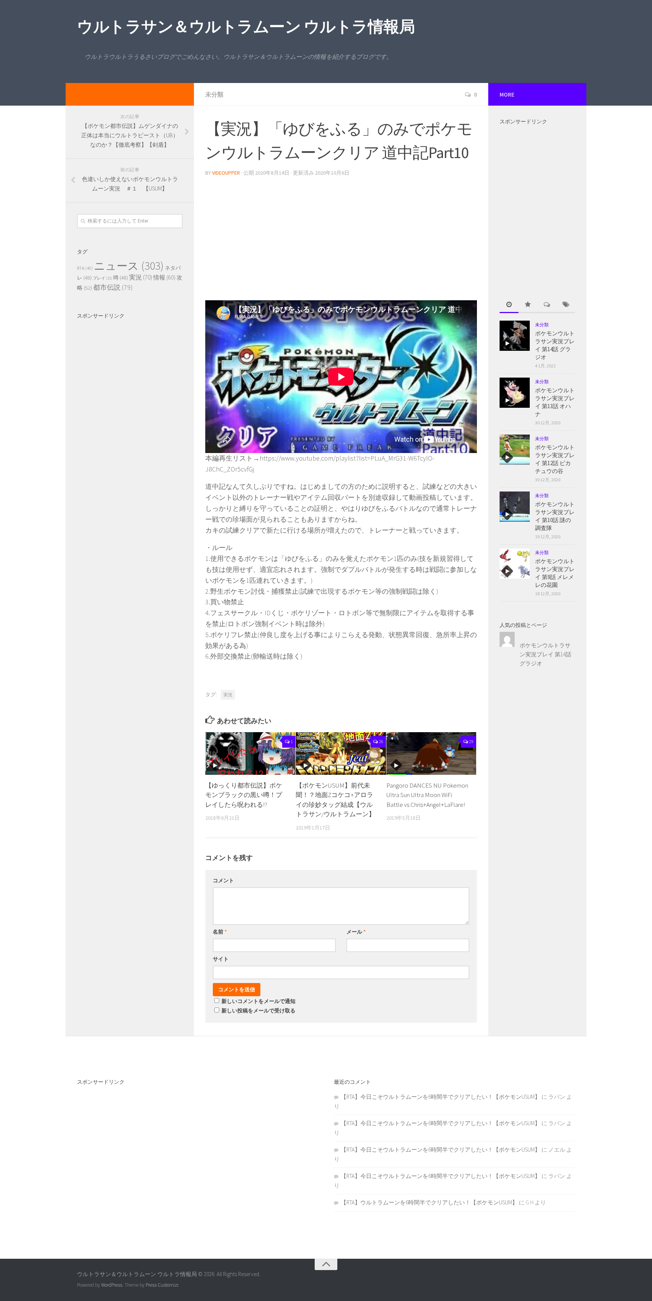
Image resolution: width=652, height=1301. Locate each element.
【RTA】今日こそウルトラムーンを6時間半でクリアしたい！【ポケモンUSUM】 (440, 1096)
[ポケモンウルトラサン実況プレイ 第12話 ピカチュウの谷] (515, 450)
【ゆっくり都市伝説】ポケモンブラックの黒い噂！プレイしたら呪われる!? (243, 795)
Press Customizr (162, 1285)
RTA (85, 268)
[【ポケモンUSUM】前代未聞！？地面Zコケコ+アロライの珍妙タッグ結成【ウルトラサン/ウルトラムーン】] (341, 753)
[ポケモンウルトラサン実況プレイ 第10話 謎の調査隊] (515, 507)
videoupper (226, 172)
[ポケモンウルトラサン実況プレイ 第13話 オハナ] (515, 393)
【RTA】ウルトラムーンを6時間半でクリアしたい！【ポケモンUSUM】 (429, 1202)
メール (356, 931)
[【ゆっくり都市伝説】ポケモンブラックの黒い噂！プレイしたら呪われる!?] (250, 753)
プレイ (102, 278)
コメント (223, 880)
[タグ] (565, 305)
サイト (221, 958)
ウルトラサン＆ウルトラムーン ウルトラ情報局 (246, 26)
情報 (164, 277)
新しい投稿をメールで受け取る (258, 1010)
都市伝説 (113, 287)
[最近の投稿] (509, 305)
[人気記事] (527, 305)
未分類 (214, 94)
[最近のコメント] (546, 305)
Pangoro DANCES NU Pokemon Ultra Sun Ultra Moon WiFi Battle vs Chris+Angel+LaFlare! (427, 795)
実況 (227, 694)
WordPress (111, 1285)
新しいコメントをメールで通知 (258, 1001)
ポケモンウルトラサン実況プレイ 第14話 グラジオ (545, 654)
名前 (220, 931)
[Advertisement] (341, 235)
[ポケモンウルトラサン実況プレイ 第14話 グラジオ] (515, 336)
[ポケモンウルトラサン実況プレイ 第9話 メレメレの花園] (515, 563)
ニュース (129, 266)
